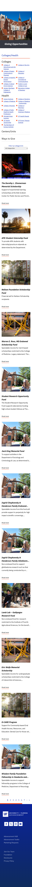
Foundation (8, 855)
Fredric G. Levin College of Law (22, 85)
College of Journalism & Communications (23, 79)
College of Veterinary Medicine (24, 111)
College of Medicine (9, 101)
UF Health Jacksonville (7, 121)
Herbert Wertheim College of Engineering (9, 90)
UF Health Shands (23, 116)
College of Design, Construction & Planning (9, 73)
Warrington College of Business (24, 89)
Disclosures (8, 858)
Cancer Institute (8, 99)
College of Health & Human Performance (9, 79)
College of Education (21, 72)
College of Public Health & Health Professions (9, 112)
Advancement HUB (11, 836)
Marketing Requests (11, 842)
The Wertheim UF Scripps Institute (9, 126)
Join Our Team (9, 851)
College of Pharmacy (21, 107)
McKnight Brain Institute (8, 117)
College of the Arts (23, 65)
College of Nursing (9, 106)
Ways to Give (8, 138)
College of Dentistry (24, 99)
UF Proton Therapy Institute (24, 121)
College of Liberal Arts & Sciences (9, 85)
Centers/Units (9, 131)
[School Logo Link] (15, 814)
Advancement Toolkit (11, 839)
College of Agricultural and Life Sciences (10, 67)
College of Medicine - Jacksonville (24, 102)
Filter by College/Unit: (16, 146)
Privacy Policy (9, 861)
